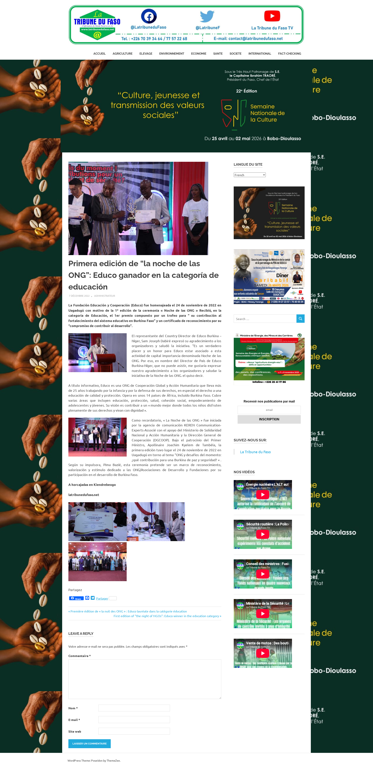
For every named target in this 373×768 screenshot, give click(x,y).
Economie (198, 53)
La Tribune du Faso (255, 451)
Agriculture (122, 53)
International (259, 53)
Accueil (99, 53)
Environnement (171, 53)
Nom (73, 708)
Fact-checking (289, 53)
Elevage (145, 53)
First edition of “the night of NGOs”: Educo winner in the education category (166, 616)
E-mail (74, 720)
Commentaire (79, 656)
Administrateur (104, 295)
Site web (74, 731)
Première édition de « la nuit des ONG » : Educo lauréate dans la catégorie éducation (128, 611)
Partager (102, 598)
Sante (218, 53)
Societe (235, 53)
